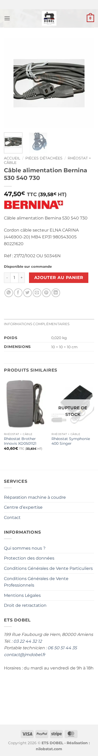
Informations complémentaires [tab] (37, 324)
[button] (7, 18)
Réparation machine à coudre (35, 497)
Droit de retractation (25, 605)
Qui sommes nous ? (24, 548)
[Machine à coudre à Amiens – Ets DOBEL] (49, 18)
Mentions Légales (22, 595)
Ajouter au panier (58, 277)
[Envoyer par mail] (37, 292)
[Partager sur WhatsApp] (8, 292)
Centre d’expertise (23, 507)
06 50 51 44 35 (62, 647)
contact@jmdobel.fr (24, 654)
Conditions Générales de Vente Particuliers (48, 568)
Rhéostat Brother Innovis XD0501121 (20, 441)
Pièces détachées (43, 158)
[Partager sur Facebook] (18, 292)
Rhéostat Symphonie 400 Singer (70, 441)
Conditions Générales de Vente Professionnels (36, 582)
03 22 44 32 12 (27, 641)
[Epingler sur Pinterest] (46, 292)
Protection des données (29, 558)
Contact (12, 517)
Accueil (12, 158)
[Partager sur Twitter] (27, 292)
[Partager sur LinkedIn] (55, 292)
